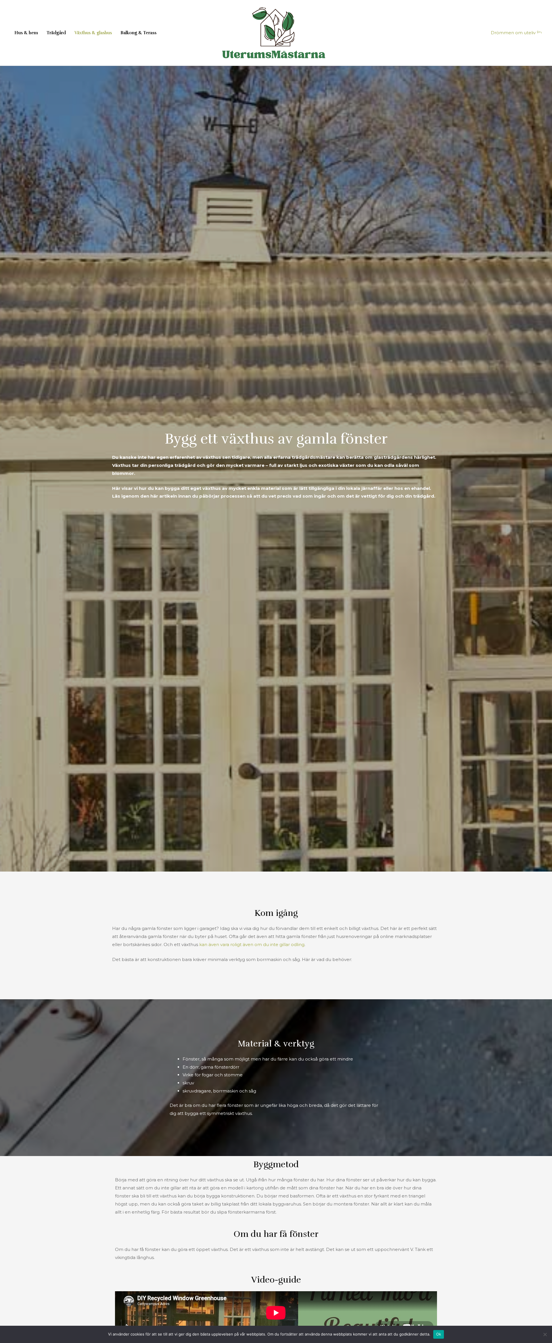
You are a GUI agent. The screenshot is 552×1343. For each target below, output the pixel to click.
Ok (438, 1334)
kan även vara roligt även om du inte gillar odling (251, 944)
